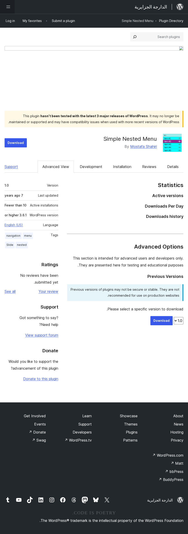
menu (28, 235)
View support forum (41, 335)
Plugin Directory (171, 21)
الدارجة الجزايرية (160, 500)
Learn (87, 416)
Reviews (149, 166)
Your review (48, 291)
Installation (122, 166)
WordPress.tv (78, 440)
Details (173, 166)
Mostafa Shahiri (143, 146)
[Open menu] (7, 7)
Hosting (176, 432)
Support (11, 166)
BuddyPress (170, 479)
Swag (39, 440)
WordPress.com (167, 455)
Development (91, 166)
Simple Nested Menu (130, 139)
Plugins (132, 432)
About (178, 416)
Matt (177, 463)
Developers (82, 432)
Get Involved (35, 416)
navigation (13, 235)
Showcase (129, 416)
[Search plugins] (134, 36)
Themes (131, 424)
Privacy (177, 440)
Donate (37, 432)
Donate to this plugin (40, 379)
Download (16, 143)
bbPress (174, 471)
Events (40, 424)
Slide (9, 245)
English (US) (14, 225)
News (178, 424)
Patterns (130, 440)
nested (22, 245)
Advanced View (55, 166)
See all (10, 291)
